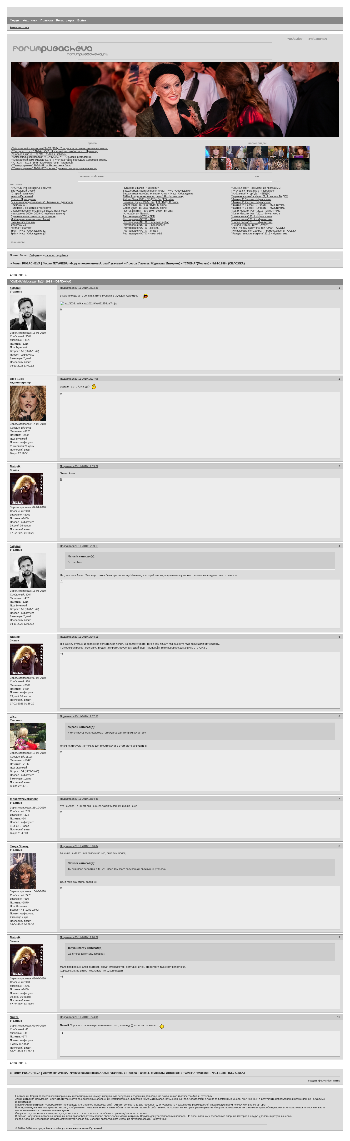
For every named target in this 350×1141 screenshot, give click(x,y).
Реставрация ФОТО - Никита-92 (142, 233)
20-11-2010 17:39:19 (86, 546)
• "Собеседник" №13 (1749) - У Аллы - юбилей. (39, 154)
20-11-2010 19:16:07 (86, 846)
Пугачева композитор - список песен (33, 216)
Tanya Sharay (19, 846)
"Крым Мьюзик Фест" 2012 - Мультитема (255, 210)
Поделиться (67, 287)
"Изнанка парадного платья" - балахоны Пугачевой (42, 202)
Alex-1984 (17, 379)
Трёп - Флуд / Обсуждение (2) (28, 230)
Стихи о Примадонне (23, 199)
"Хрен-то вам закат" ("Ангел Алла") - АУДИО (258, 227)
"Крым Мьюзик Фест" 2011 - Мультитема (255, 213)
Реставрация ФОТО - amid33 (140, 230)
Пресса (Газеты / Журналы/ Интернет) (153, 263)
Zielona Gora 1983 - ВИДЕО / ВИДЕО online (148, 199)
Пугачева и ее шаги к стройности (31, 207)
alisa (13, 716)
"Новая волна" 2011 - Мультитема (251, 216)
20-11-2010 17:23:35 (86, 287)
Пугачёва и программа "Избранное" (253, 190)
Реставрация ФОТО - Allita (139, 219)
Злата (14, 1017)
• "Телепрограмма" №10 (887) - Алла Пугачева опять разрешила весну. (54, 168)
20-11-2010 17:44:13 (86, 636)
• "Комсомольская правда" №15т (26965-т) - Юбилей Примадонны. (51, 156)
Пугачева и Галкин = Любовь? (141, 187)
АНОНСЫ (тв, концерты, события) (31, 187)
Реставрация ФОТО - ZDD (139, 216)
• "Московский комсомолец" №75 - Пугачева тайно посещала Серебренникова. (59, 159)
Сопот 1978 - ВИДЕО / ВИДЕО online (145, 204)
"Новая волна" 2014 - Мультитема (251, 219)
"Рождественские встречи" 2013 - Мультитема (259, 233)
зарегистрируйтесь (56, 255)
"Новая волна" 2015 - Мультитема (251, 222)
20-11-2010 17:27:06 (86, 378)
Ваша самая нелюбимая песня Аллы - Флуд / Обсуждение (158, 193)
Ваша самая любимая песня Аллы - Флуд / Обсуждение (156, 190)
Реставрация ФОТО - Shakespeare (144, 224)
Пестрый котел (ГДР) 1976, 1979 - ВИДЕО (148, 210)
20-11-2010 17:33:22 (86, 466)
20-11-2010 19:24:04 (86, 1017)
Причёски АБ (18, 204)
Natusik (15, 466)
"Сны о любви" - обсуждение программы (255, 187)
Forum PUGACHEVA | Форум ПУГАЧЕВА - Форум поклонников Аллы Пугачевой (68, 263)
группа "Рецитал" (21, 227)
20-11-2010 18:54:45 (86, 798)
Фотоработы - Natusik (136, 213)
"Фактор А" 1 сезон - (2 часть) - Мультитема (258, 207)
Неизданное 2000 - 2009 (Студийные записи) (38, 213)
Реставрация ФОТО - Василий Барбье (146, 222)
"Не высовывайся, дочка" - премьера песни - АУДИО (263, 230)
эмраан (15, 288)
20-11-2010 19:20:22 (86, 937)
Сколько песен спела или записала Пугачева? (39, 210)
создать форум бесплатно (324, 1080)
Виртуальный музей (23, 190)
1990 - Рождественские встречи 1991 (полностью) (153, 196)
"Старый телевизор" (23, 193)
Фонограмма (18, 224)
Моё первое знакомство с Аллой (30, 219)
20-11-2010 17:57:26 (86, 716)
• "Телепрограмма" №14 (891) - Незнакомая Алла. (41, 165)
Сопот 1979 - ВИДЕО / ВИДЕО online (145, 207)
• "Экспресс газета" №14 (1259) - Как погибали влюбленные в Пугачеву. (54, 151)
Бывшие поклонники (23, 222)
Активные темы (19, 27)
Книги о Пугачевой (22, 196)
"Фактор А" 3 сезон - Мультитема (251, 199)
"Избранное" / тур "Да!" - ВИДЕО (250, 193)
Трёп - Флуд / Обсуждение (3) (28, 233)
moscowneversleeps (24, 799)
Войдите (35, 255)
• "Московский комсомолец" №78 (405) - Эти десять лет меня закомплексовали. (59, 148)
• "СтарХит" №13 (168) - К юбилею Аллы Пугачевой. (42, 162)
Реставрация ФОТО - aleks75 (141, 227)
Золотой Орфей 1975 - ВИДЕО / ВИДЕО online (151, 202)
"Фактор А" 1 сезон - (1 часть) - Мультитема (258, 204)
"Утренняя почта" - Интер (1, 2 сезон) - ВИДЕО (259, 196)
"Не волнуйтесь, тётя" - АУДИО (250, 224)
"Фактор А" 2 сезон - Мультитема (251, 202)
